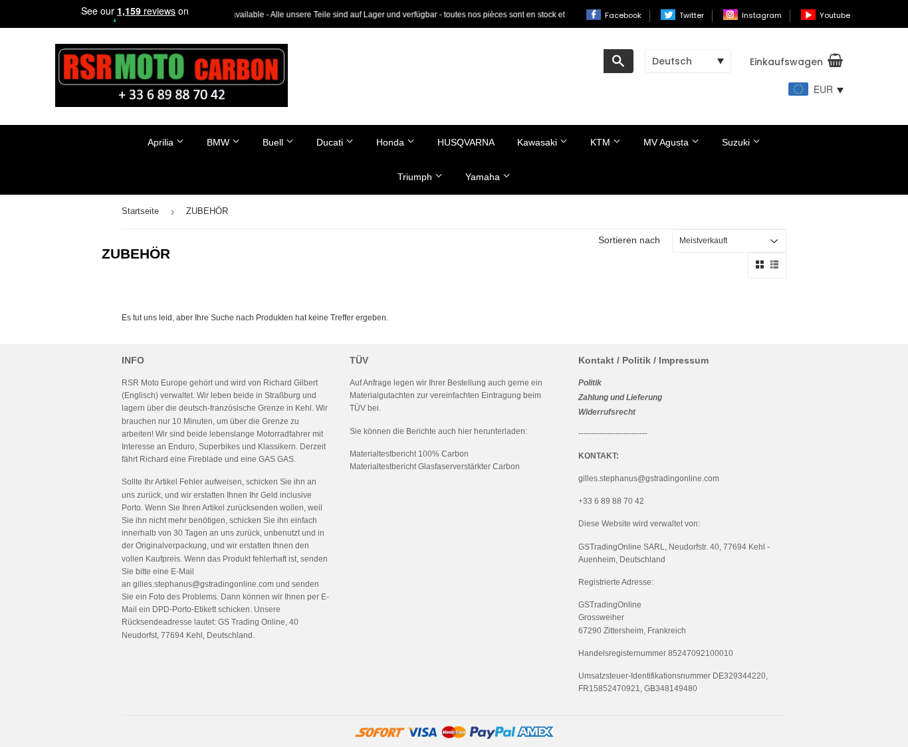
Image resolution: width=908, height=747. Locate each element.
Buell (274, 142)
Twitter (692, 15)
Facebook (624, 15)
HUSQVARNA (466, 142)
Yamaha (484, 176)
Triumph (416, 176)
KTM (601, 142)
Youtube (835, 15)
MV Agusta (667, 142)
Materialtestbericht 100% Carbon (409, 454)
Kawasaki (538, 142)
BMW (219, 142)
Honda (391, 142)
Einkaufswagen (786, 61)
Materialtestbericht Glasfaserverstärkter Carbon (435, 466)
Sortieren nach (629, 240)
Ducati (331, 142)
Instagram (763, 15)
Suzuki (737, 142)
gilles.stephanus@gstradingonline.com (203, 584)
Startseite (140, 211)
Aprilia (162, 142)
